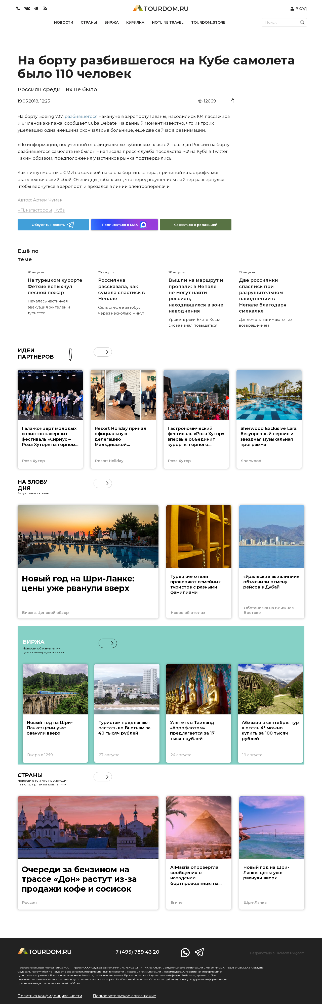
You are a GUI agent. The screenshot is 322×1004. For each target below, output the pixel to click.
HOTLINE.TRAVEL (168, 22)
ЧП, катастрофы (35, 210)
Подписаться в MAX (120, 225)
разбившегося (81, 116)
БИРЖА (111, 22)
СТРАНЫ (89, 22)
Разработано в (277, 953)
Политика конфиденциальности (50, 995)
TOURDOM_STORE (208, 22)
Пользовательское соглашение (124, 995)
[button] (98, 352)
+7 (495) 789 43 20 (135, 952)
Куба (59, 210)
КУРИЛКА (135, 22)
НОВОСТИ (63, 22)
